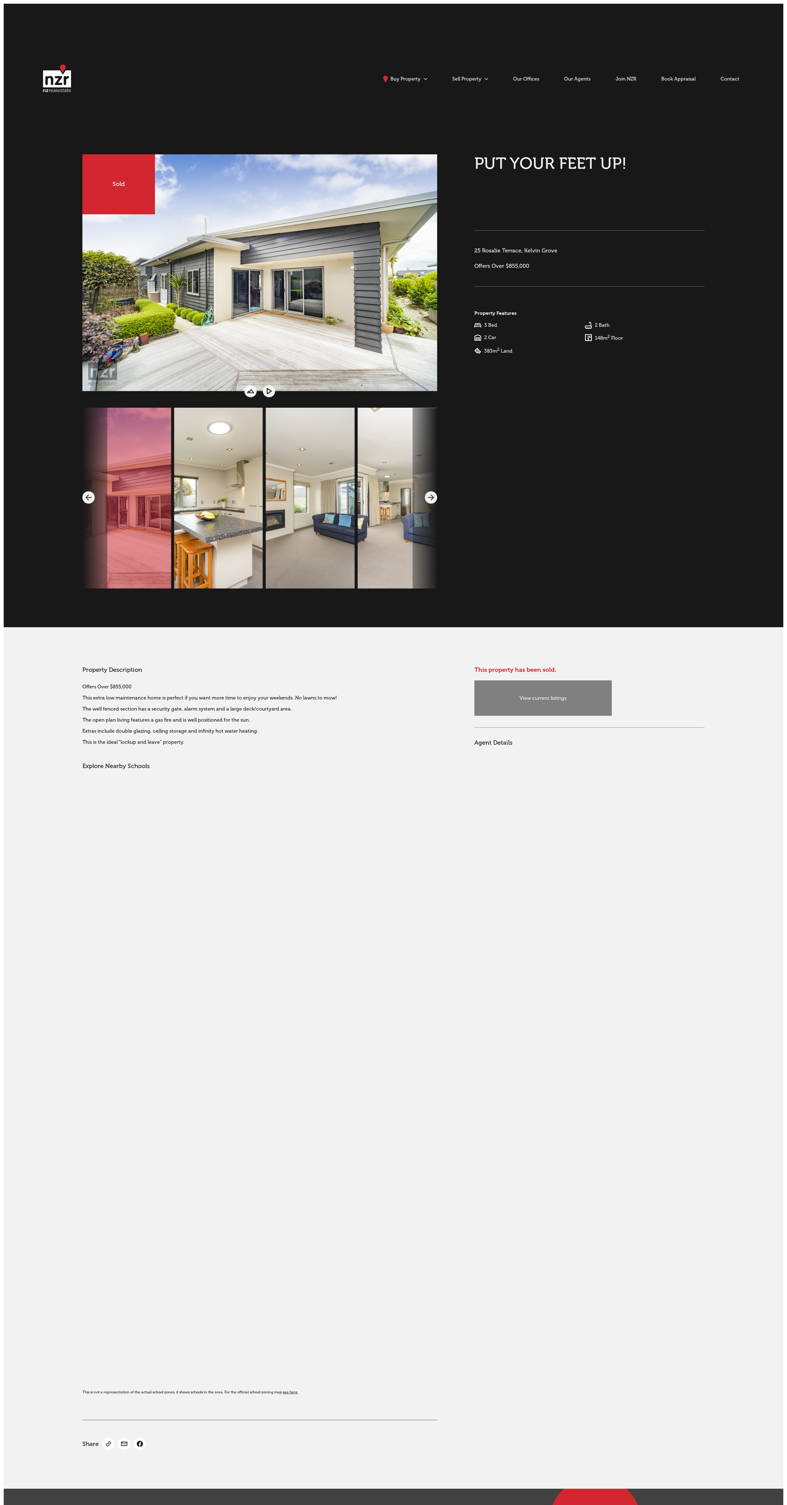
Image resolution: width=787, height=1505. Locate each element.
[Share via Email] (124, 1444)
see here (290, 1392)
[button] (88, 497)
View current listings (543, 698)
